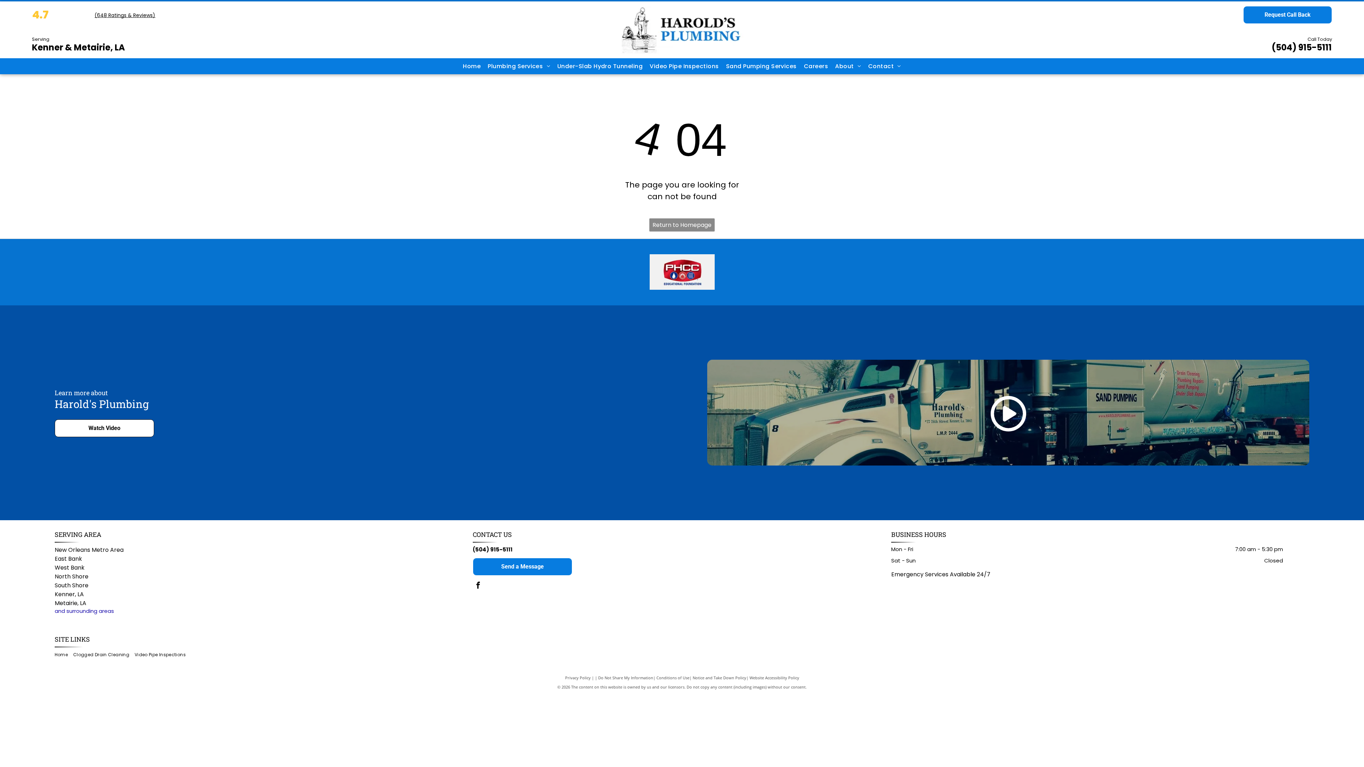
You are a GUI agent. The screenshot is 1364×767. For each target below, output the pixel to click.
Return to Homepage (682, 225)
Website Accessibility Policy (774, 677)
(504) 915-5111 (1302, 47)
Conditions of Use (672, 677)
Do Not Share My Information (625, 677)
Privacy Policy (578, 677)
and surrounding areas (84, 611)
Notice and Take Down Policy (719, 677)
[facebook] (478, 586)
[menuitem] (471, 66)
